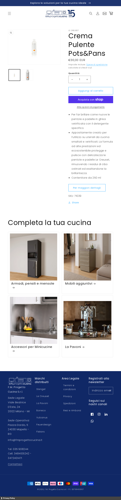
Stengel (40, 389)
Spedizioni (69, 403)
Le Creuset (42, 396)
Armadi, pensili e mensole (32, 284)
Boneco (41, 410)
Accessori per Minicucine (31, 347)
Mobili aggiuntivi (78, 284)
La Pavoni (73, 347)
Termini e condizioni (69, 387)
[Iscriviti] (109, 390)
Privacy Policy (9, 498)
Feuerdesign (43, 424)
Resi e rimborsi (72, 410)
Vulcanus (42, 417)
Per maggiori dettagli (87, 187)
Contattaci (15, 464)
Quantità (73, 73)
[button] (9, 13)
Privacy (67, 396)
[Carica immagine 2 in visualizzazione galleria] (27, 75)
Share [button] (75, 202)
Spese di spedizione (96, 64)
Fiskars (40, 431)
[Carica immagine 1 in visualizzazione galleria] (14, 75)
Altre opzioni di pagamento (91, 107)
